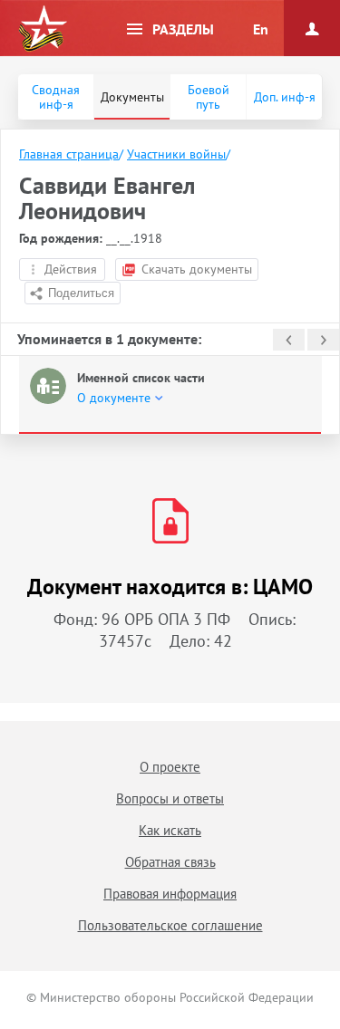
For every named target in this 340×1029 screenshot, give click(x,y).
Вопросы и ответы (170, 798)
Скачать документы (196, 269)
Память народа (42, 29)
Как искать (170, 830)
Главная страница (69, 154)
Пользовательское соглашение (170, 925)
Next (323, 340)
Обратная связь (170, 861)
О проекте (170, 766)
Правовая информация (170, 893)
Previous (289, 340)
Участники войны (176, 154)
